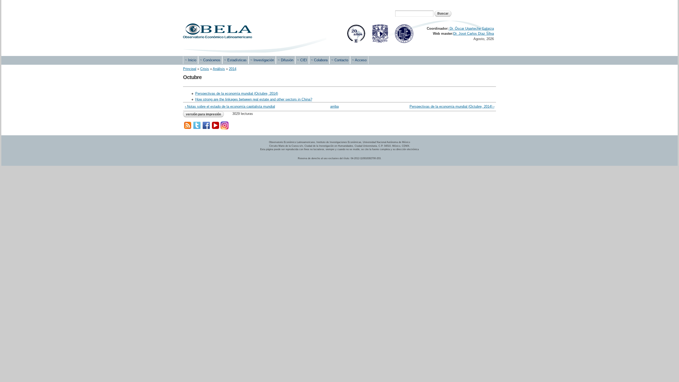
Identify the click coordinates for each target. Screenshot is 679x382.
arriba (334, 106)
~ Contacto (339, 60)
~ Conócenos (210, 60)
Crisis (204, 69)
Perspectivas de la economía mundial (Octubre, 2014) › (452, 106)
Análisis (219, 69)
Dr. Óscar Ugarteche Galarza (471, 29)
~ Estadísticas (235, 60)
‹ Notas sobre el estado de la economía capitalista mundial (230, 106)
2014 (232, 69)
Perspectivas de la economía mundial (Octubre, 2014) (236, 94)
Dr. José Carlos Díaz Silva (473, 34)
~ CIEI (302, 60)
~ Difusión (285, 60)
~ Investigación (262, 60)
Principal (189, 69)
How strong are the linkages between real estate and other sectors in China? (253, 99)
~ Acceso (359, 60)
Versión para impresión (203, 114)
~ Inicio (190, 60)
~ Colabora (319, 60)
